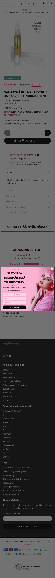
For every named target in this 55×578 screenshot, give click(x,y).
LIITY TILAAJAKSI (14, 307)
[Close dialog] (52, 269)
